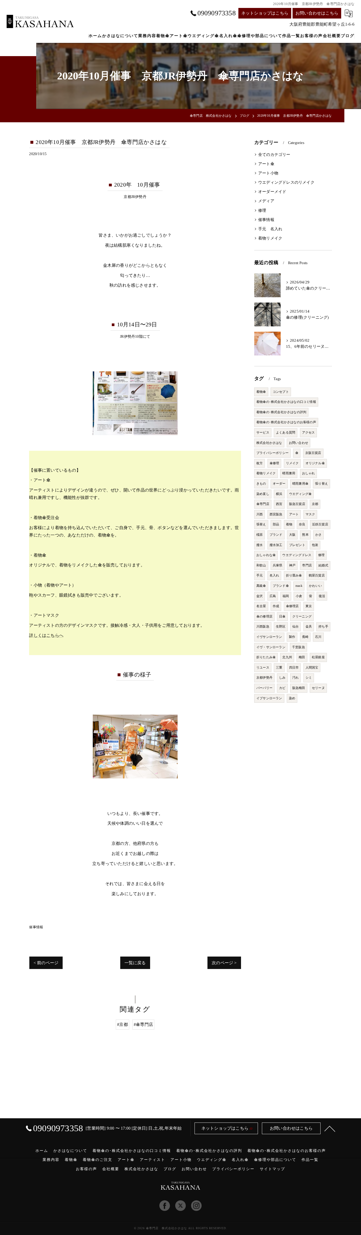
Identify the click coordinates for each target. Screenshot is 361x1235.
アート (294, 514)
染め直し (262, 494)
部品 (276, 524)
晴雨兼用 (288, 473)
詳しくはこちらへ (46, 635)
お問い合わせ (298, 443)
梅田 (302, 657)
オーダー (279, 483)
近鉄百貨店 (320, 524)
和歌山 (261, 565)
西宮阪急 (276, 514)
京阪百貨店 (313, 453)
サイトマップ (272, 1169)
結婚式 (323, 565)
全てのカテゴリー (274, 154)
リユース (262, 667)
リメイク (292, 463)
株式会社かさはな (269, 443)
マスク (310, 514)
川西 (259, 514)
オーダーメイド (272, 192)
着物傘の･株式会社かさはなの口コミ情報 (286, 402)
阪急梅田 (298, 688)
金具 (309, 626)
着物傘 (261, 392)
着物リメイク (270, 238)
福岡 (286, 596)
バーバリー (264, 688)
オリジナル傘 (315, 463)
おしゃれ (308, 473)
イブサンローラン (269, 698)
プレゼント (297, 545)
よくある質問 (285, 432)
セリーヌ (318, 688)
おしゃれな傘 (266, 555)
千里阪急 (298, 647)
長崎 (305, 637)
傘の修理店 (264, 616)
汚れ (295, 677)
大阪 (292, 535)
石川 (318, 637)
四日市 (294, 667)
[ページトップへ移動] (330, 1128)
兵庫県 (278, 565)
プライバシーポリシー (272, 453)
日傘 (282, 616)
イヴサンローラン (269, 637)
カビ (282, 688)
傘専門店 (262, 504)
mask (298, 586)
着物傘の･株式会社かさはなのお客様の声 (286, 422)
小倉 (299, 596)
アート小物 (268, 173)
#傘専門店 (143, 1024)
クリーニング (302, 616)
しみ (282, 677)
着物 (289, 524)
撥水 (259, 545)
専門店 (307, 565)
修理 (262, 210)
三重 (279, 667)
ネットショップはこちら (264, 13)
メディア (266, 201)
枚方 (259, 463)
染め (292, 698)
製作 (292, 637)
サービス (262, 432)
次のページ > (224, 963)
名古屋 (261, 606)
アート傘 (266, 164)
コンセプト (281, 392)
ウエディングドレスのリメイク (286, 182)
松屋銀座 (318, 657)
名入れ (274, 575)
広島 (273, 596)
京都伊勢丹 (264, 677)
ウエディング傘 (300, 494)
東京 (309, 606)
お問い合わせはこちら (316, 13)
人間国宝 (312, 667)
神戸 (292, 565)
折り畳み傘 (294, 575)
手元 (259, 575)
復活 (322, 596)
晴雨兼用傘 (300, 483)
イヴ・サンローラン (270, 647)
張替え (261, 524)
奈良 (302, 524)
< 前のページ (46, 963)
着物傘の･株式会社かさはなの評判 (281, 412)
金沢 (259, 596)
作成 (276, 606)
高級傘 (261, 586)
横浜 (279, 494)
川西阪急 (262, 626)
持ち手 (323, 626)
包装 (315, 545)
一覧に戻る (135, 963)
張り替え (321, 483)
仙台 (295, 626)
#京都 (122, 1024)
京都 (315, 504)
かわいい (315, 586)
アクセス (308, 432)
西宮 (279, 504)
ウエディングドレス (296, 555)
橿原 (259, 535)
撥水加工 (276, 545)
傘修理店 (292, 606)
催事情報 (36, 927)
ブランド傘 (281, 586)
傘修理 (274, 463)
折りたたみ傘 (266, 657)
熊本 (305, 535)
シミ (309, 677)
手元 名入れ (270, 229)
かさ (318, 535)
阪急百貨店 (297, 504)
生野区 (281, 626)
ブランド (276, 535)
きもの (261, 483)
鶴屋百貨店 (317, 575)
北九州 (287, 657)
